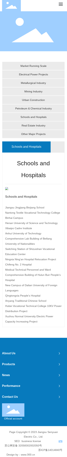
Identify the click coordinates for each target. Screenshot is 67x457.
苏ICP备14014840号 (50, 449)
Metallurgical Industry (33, 82)
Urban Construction (33, 99)
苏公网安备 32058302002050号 (23, 445)
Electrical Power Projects (33, 74)
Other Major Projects (33, 134)
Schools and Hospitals (33, 116)
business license (31, 441)
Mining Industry (33, 91)
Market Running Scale (33, 65)
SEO (17, 441)
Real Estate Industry (33, 125)
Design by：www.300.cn (21, 454)
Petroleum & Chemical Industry (33, 108)
